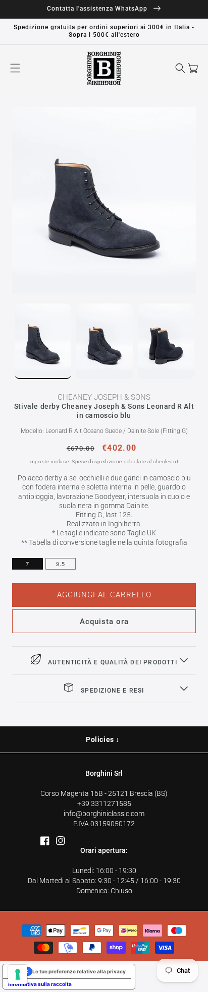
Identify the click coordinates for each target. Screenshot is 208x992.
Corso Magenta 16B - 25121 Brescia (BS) (104, 793)
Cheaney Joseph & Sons (104, 397)
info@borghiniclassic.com (104, 814)
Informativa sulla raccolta (40, 984)
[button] (15, 68)
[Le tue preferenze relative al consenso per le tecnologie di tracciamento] (17, 974)
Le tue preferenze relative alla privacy (79, 971)
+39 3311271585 (104, 803)
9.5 (60, 564)
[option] (104, 200)
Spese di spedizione (97, 461)
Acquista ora (104, 621)
